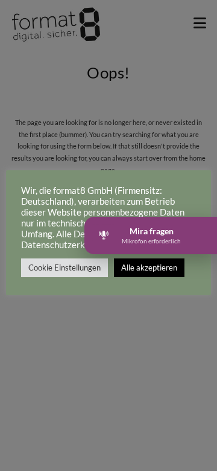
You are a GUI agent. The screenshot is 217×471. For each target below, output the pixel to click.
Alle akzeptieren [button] (149, 267)
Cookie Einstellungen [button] (64, 267)
